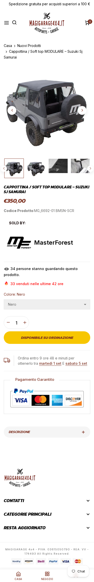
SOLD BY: (17, 223)
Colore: (14, 294)
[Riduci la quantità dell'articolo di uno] (8, 322)
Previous (4, 169)
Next (90, 169)
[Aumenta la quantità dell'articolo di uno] (25, 322)
